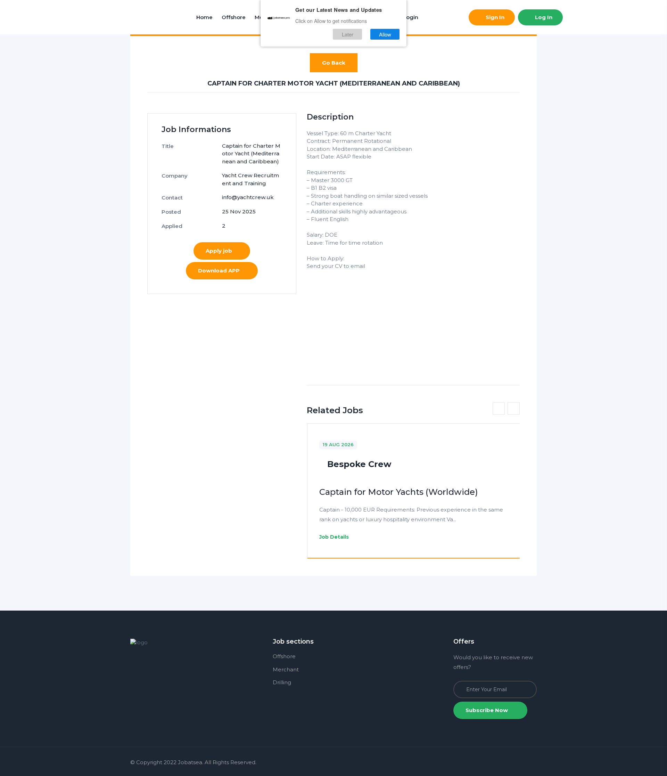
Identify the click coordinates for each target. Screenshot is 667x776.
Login (410, 17)
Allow (385, 34)
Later (347, 34)
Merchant (286, 669)
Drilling (282, 682)
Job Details (334, 537)
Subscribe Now (487, 710)
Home (204, 17)
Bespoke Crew (359, 464)
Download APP (219, 270)
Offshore (234, 17)
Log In (543, 17)
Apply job (219, 250)
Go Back (333, 62)
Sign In (494, 17)
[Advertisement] (413, 319)
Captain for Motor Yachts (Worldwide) (398, 492)
